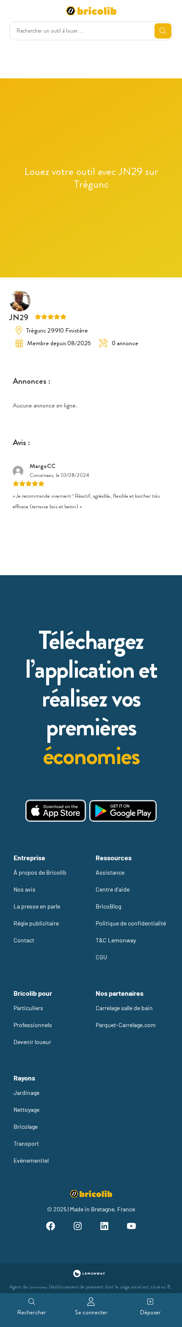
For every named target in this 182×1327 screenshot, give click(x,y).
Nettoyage (26, 1109)
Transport (26, 1143)
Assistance (110, 872)
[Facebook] (50, 1227)
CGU (101, 957)
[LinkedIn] (104, 1227)
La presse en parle (37, 906)
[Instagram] (77, 1227)
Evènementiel (31, 1160)
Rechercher (31, 1312)
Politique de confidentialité (131, 923)
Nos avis (25, 889)
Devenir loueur (32, 1041)
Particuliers (28, 1007)
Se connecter (91, 1312)
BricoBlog (108, 906)
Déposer (150, 1312)
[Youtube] (131, 1227)
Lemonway (37, 1287)
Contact (24, 940)
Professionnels (33, 1024)
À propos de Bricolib (40, 872)
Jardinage (26, 1092)
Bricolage (26, 1126)
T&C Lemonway (116, 940)
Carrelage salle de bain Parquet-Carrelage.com (126, 1016)
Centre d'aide (113, 889)
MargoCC (42, 466)
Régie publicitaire (36, 923)
